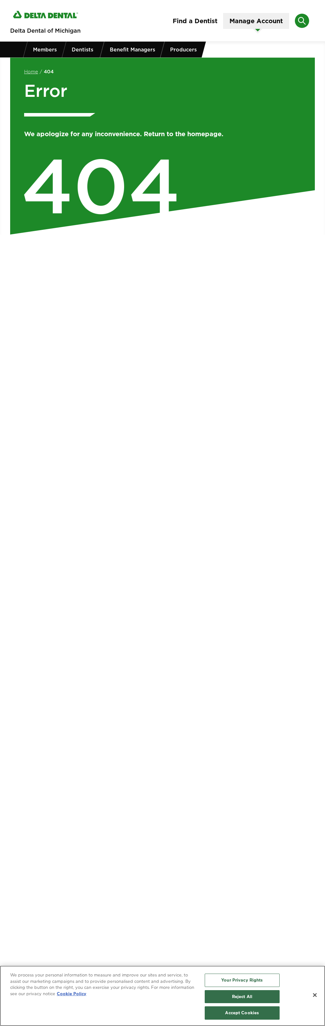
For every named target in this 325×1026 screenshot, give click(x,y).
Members (45, 49)
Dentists (82, 49)
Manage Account (256, 21)
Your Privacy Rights (242, 980)
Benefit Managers (132, 49)
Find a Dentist (195, 21)
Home (31, 71)
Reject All (242, 996)
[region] (162, 996)
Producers (183, 49)
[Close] (315, 995)
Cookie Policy (71, 993)
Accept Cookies (242, 1013)
